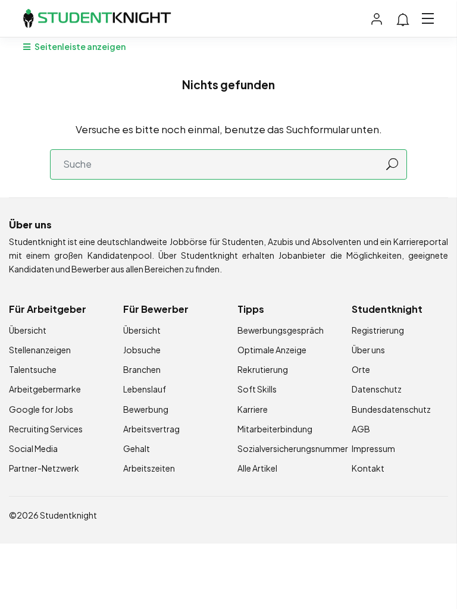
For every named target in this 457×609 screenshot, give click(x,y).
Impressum (373, 448)
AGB (361, 428)
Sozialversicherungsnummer (292, 448)
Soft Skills (257, 389)
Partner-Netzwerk (44, 468)
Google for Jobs (41, 409)
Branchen (142, 369)
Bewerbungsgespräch (280, 330)
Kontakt (368, 468)
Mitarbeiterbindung (274, 428)
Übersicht (27, 330)
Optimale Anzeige (271, 349)
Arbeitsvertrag (151, 428)
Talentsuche (33, 369)
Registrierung (378, 330)
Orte (361, 369)
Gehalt (136, 448)
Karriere (252, 409)
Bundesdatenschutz (391, 409)
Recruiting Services (46, 428)
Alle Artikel (257, 468)
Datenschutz (377, 389)
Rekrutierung (262, 369)
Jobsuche (142, 349)
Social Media (33, 448)
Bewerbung (145, 409)
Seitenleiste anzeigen (79, 46)
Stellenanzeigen (40, 349)
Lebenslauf (144, 389)
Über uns (368, 349)
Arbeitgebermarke (45, 389)
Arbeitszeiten (149, 468)
